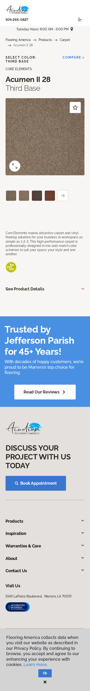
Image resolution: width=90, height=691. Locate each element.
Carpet (65, 40)
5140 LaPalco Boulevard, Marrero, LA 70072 (39, 596)
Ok (45, 673)
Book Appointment (38, 483)
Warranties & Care (23, 545)
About (11, 558)
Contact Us (16, 570)
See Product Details (25, 288)
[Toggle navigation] (79, 19)
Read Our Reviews (42, 391)
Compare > (73, 57)
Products (45, 40)
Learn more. (36, 664)
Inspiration (16, 533)
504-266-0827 (17, 20)
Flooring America (18, 40)
